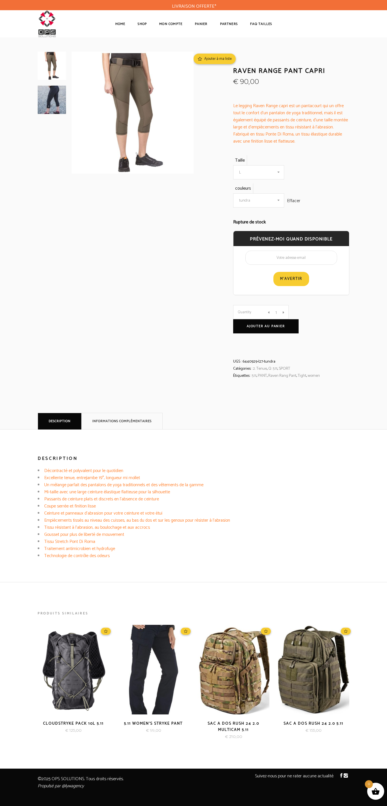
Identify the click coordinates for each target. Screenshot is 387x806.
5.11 (254, 376)
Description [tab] (60, 421)
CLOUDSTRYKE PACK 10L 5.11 (73, 723)
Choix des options (54, 730)
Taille (240, 160)
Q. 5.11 (272, 368)
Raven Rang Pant (282, 376)
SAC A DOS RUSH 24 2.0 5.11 (313, 723)
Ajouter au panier (266, 326)
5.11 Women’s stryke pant (153, 723)
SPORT (284, 368)
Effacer (293, 201)
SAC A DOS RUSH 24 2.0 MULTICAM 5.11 (233, 726)
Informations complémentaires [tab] (122, 421)
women (314, 376)
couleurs (243, 188)
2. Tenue (260, 368)
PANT (262, 376)
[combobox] (258, 172)
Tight (302, 376)
